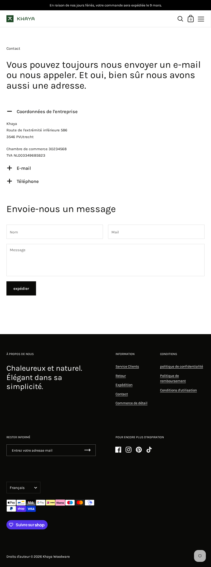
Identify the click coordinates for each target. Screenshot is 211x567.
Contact (122, 394)
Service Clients (127, 366)
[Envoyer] (87, 450)
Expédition (124, 385)
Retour (121, 376)
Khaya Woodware (56, 556)
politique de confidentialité (181, 366)
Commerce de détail (131, 403)
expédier (21, 288)
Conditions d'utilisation (178, 390)
